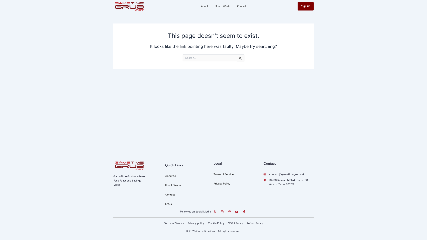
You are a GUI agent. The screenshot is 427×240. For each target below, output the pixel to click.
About (204, 6)
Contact (241, 6)
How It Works (173, 185)
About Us (170, 176)
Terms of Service (224, 174)
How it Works (223, 6)
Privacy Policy (222, 183)
